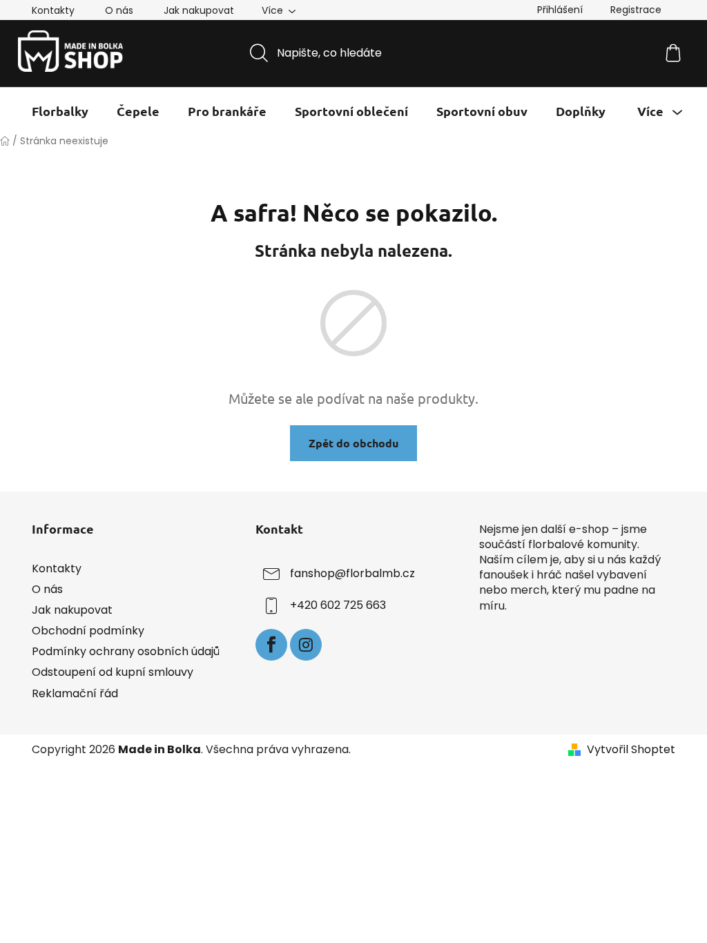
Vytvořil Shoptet (631, 749)
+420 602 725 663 (338, 605)
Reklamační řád (75, 693)
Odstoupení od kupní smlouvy (112, 672)
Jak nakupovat (199, 10)
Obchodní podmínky (88, 631)
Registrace (635, 10)
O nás (119, 10)
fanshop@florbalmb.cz (352, 573)
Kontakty (53, 10)
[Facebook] (271, 645)
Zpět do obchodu (353, 443)
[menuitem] (60, 111)
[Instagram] (306, 645)
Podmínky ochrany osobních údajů (126, 651)
